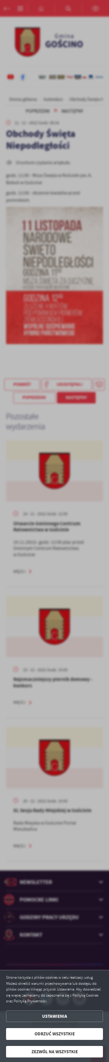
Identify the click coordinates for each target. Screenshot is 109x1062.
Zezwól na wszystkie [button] (54, 1052)
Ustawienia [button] (54, 1016)
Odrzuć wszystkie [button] (55, 1034)
